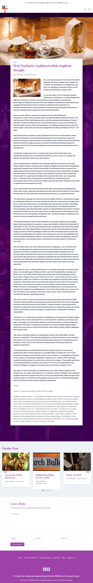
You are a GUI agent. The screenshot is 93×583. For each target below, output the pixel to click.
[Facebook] (44, 569)
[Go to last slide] (5, 471)
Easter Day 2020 (74, 475)
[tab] (42, 490)
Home (20, 558)
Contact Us (71, 558)
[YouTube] (48, 569)
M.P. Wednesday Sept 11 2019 (21, 432)
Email (38, 538)
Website (64, 538)
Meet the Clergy (45, 558)
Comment (15, 514)
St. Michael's (19, 74)
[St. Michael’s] (5, 9)
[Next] (87, 471)
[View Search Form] (89, 9)
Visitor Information (31, 558)
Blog (15, 62)
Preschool (56, 558)
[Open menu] (85, 9)
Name (14, 538)
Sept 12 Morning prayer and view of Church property (67, 433)
